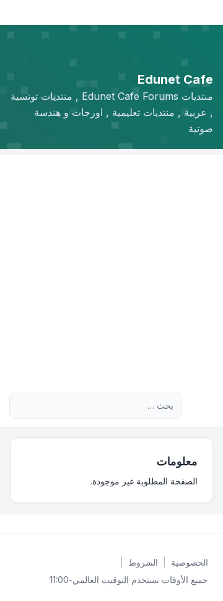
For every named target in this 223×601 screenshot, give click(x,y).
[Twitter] (200, 523)
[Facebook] (210, 523)
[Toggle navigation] (15, 12)
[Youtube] (190, 523)
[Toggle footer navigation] (15, 523)
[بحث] (44, 405)
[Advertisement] (111, 266)
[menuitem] (189, 562)
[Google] (180, 523)
